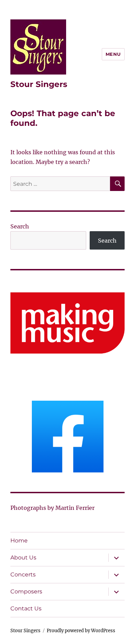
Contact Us (26, 608)
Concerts (23, 574)
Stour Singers (38, 84)
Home (19, 540)
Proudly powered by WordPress (81, 631)
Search (19, 226)
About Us (23, 557)
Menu (113, 54)
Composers (26, 591)
